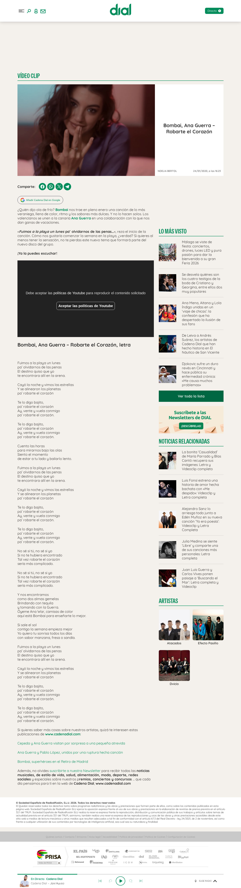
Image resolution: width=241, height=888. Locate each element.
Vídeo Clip (28, 76)
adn (170, 851)
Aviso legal (95, 836)
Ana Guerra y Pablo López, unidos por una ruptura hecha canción (70, 752)
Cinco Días (128, 857)
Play (120, 881)
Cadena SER (147, 851)
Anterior (100, 881)
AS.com (159, 851)
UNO (104, 857)
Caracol (183, 851)
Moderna (95, 862)
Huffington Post (85, 857)
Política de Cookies (155, 836)
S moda (142, 862)
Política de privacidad (131, 836)
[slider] (120, 874)
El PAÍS (80, 851)
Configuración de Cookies (181, 836)
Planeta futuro (167, 857)
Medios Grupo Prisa (48, 863)
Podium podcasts (113, 862)
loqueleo (158, 862)
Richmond (78, 862)
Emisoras (82, 836)
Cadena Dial (141, 857)
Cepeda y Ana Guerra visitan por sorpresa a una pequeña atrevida (71, 743)
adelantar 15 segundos (130, 881)
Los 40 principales (97, 851)
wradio (114, 857)
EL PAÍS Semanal (154, 857)
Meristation (175, 862)
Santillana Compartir (132, 851)
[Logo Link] (120, 9)
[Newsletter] (43, 10)
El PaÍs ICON (128, 862)
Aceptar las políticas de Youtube (85, 306)
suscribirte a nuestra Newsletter (75, 770)
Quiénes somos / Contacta (60, 836)
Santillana (113, 851)
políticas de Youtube (69, 293)
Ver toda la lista (191, 396)
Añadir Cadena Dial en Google (43, 200)
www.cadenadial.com (62, 734)
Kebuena (180, 857)
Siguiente (141, 881)
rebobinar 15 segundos (110, 881)
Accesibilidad (110, 836)
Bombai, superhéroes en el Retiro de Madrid (52, 761)
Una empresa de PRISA (49, 854)
